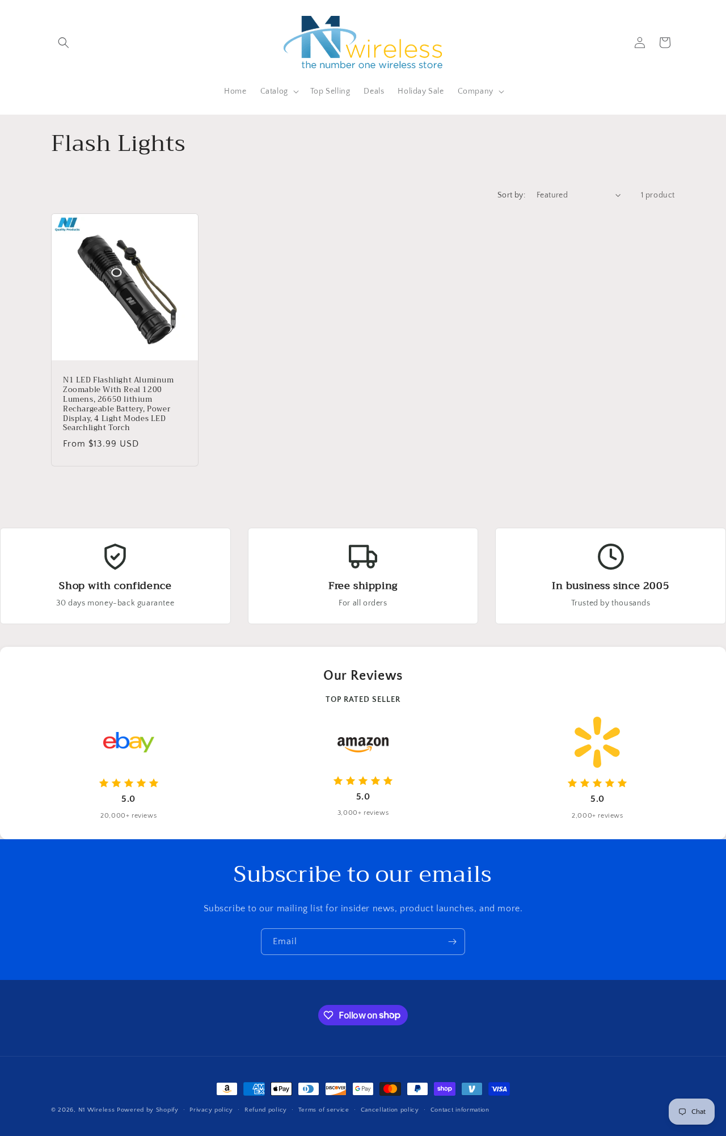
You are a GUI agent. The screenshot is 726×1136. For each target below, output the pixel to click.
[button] (63, 42)
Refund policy (265, 1109)
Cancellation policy (390, 1109)
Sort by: (511, 195)
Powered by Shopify (148, 1109)
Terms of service (323, 1109)
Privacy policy (211, 1109)
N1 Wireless (96, 1109)
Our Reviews (363, 675)
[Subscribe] (452, 941)
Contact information (459, 1109)
